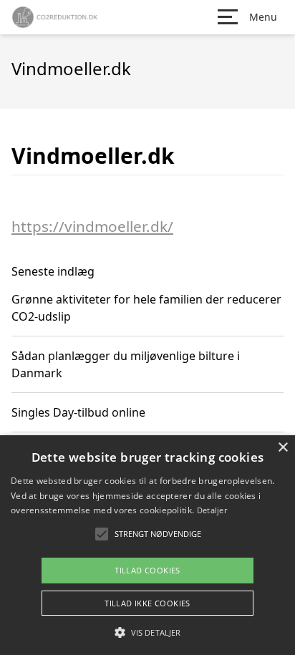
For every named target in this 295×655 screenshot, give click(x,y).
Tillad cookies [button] (147, 570)
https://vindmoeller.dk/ (92, 226)
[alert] (147, 545)
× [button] (282, 447)
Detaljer (212, 510)
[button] (147, 632)
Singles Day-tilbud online (78, 412)
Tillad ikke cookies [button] (147, 603)
